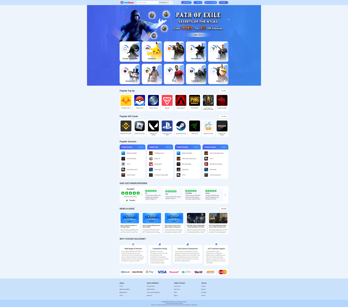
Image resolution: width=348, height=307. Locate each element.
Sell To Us (177, 289)
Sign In (176, 295)
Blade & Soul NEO (125, 289)
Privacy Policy (151, 286)
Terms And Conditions (153, 292)
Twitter (203, 286)
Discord (203, 289)
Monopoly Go (123, 292)
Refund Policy (151, 289)
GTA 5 (121, 295)
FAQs (175, 292)
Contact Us (177, 286)
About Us (149, 295)
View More (223, 90)
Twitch (203, 295)
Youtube (203, 292)
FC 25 (121, 286)
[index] (127, 2)
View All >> (141, 147)
